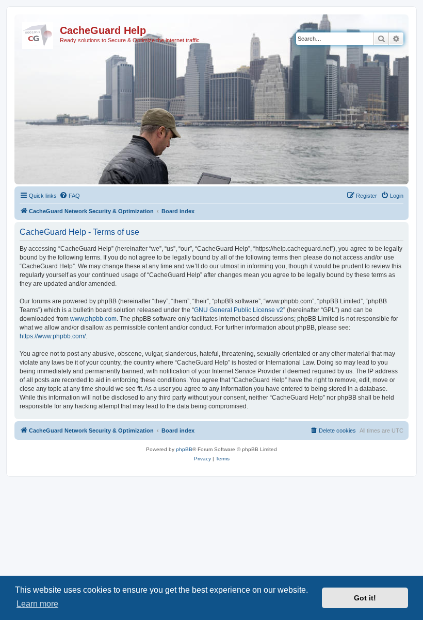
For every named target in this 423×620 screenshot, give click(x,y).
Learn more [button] (37, 603)
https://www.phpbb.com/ (53, 336)
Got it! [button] (365, 598)
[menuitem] (69, 196)
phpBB (184, 449)
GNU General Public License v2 (238, 310)
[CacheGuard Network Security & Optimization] (38, 33)
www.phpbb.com (93, 318)
